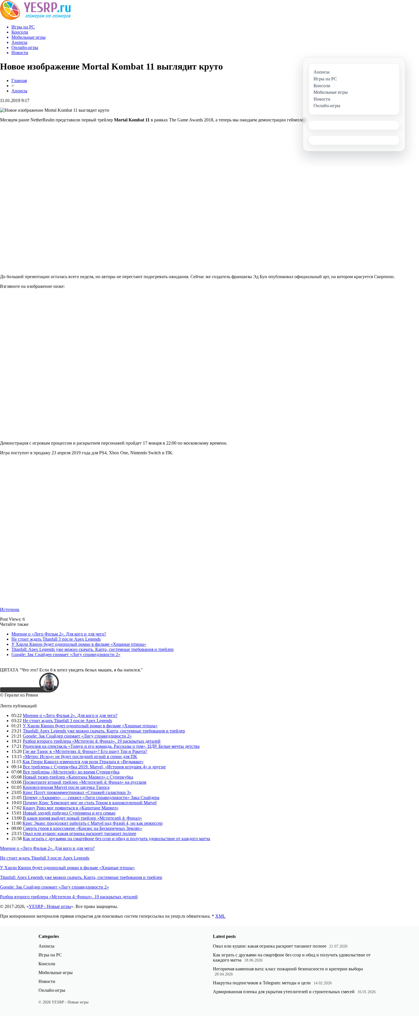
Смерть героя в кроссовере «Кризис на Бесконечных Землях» (82, 828)
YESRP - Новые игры (50, 906)
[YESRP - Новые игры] (35, 18)
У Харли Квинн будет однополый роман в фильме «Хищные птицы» (78, 644)
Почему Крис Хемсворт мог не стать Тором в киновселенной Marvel (89, 802)
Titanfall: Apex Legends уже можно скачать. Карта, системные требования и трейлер (92, 649)
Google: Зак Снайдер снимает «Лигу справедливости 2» (65, 654)
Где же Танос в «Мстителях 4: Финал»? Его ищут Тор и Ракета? (85, 751)
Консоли (46, 963)
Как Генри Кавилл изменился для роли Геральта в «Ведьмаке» (83, 761)
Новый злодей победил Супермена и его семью (69, 813)
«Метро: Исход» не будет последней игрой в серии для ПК (80, 756)
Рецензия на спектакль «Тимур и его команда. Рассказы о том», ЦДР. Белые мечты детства (111, 746)
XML (220, 916)
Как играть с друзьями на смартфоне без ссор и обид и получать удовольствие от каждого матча (116, 838)
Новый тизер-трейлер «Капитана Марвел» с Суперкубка (78, 777)
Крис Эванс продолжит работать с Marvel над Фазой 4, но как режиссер (92, 823)
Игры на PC (50, 954)
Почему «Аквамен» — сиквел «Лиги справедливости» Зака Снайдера (91, 797)
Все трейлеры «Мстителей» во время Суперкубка (71, 771)
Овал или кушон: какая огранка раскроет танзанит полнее (79, 833)
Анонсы (19, 90)
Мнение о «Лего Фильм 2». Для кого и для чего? (58, 634)
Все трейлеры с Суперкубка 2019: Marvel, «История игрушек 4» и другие (94, 766)
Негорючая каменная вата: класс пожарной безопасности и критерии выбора (288, 968)
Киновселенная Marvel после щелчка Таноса (66, 787)
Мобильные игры (55, 972)
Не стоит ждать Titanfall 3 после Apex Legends (56, 639)
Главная (19, 80)
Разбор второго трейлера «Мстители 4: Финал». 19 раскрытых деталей (91, 741)
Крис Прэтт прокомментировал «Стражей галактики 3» (77, 792)
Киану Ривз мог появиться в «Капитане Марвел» (71, 807)
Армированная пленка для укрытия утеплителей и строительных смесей (284, 991)
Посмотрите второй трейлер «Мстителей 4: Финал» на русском (84, 782)
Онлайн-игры (51, 990)
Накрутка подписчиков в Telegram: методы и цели (262, 982)
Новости (46, 981)
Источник (9, 609)
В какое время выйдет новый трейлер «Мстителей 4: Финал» (82, 818)
